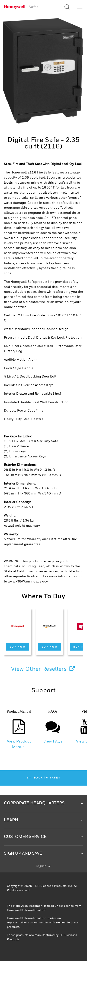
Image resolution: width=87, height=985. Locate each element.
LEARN (11, 820)
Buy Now (18, 647)
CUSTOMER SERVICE (25, 837)
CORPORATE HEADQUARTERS (34, 803)
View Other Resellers (39, 669)
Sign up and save (23, 853)
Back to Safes (47, 778)
